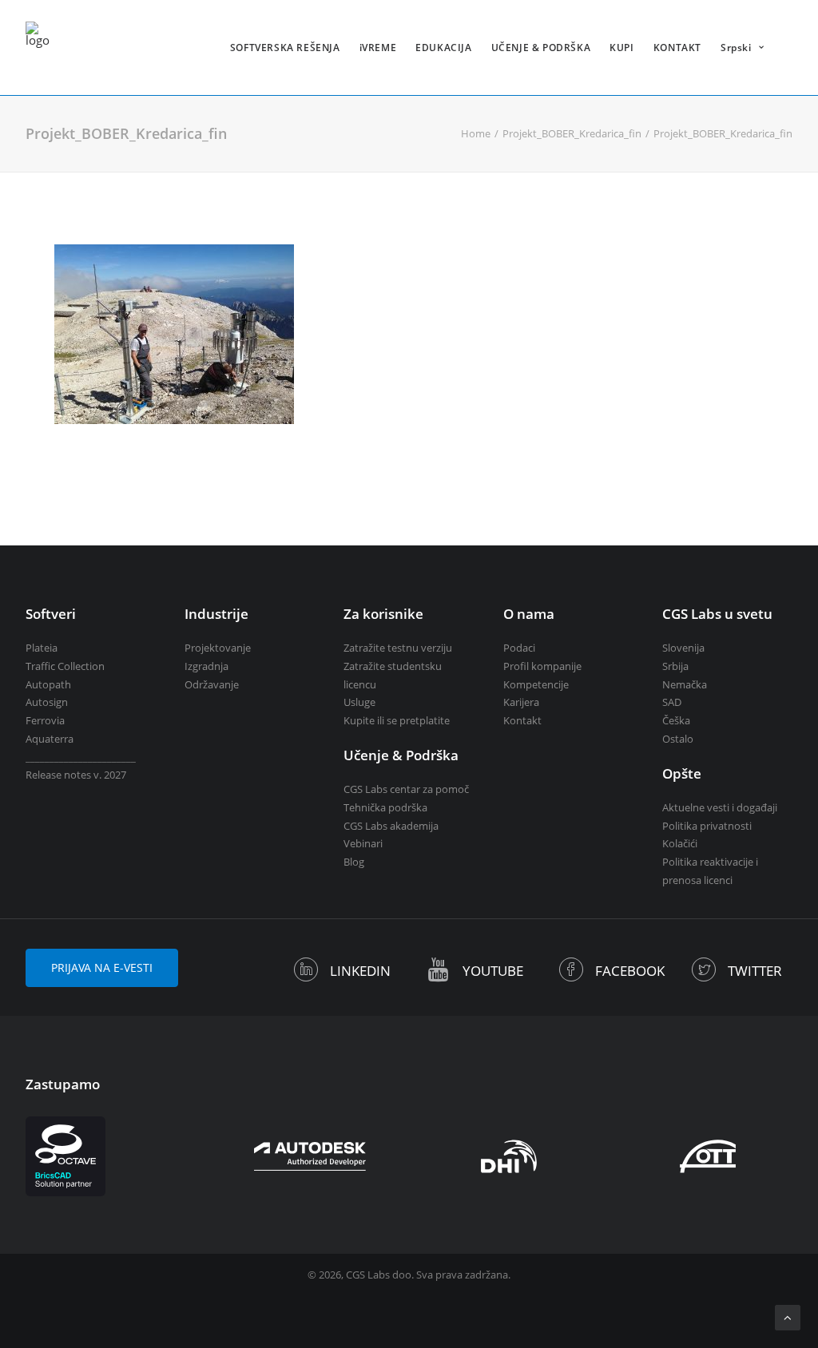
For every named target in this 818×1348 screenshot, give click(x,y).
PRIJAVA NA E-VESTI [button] (102, 967)
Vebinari (363, 843)
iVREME (378, 47)
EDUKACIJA (443, 47)
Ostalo (677, 738)
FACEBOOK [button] (630, 970)
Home (475, 133)
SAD (671, 702)
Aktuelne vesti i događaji (719, 807)
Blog (353, 861)
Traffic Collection (65, 666)
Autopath (48, 684)
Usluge (359, 702)
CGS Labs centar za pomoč (406, 789)
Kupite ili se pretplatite (396, 720)
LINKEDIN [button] (360, 970)
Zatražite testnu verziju (397, 647)
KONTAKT (677, 47)
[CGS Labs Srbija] (38, 47)
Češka (676, 720)
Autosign (47, 702)
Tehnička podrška (385, 807)
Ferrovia (45, 720)
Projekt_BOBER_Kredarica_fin (571, 133)
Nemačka (684, 684)
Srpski (736, 47)
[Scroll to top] (787, 1316)
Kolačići (679, 843)
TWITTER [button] (755, 970)
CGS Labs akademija (391, 826)
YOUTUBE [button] (493, 970)
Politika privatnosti (707, 826)
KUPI (621, 47)
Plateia (42, 647)
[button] (306, 975)
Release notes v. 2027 (76, 774)
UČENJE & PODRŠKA (541, 47)
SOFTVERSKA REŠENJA (285, 47)
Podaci (519, 647)
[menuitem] (285, 47)
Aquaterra (49, 738)
